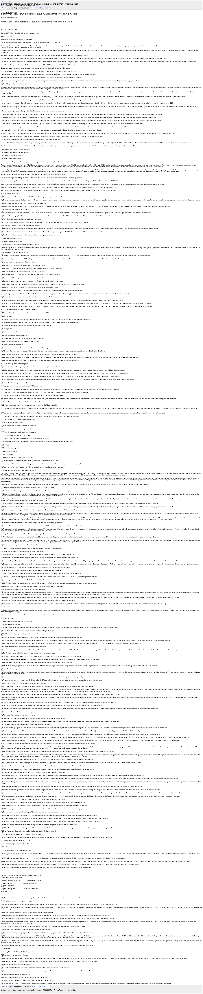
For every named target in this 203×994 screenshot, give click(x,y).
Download (5, 8)
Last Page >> (45, 8)
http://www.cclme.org (7, 2)
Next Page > (34, 8)
